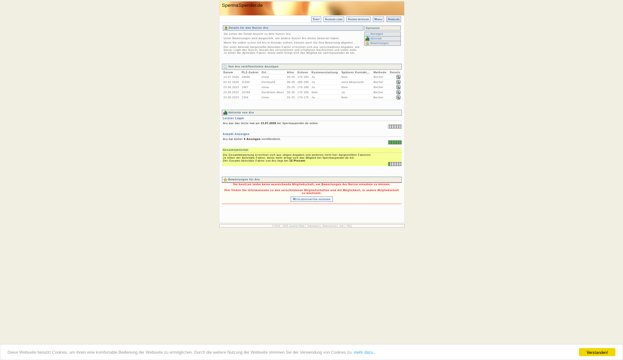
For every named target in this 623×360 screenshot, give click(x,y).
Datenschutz (329, 225)
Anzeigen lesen (334, 19)
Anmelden (394, 19)
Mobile (378, 19)
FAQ (349, 225)
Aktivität (375, 38)
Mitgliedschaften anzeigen (311, 199)
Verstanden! (597, 352)
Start (316, 19)
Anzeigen (376, 33)
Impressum (313, 225)
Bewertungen (379, 43)
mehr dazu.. (365, 352)
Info (341, 225)
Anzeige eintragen (358, 19)
